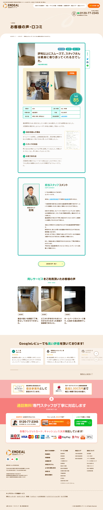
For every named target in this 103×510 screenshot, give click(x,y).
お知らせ (47, 471)
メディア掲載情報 (91, 458)
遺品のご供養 (76, 49)
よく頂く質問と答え (50, 468)
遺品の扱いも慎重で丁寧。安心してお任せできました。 (28, 321)
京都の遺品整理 (78, 456)
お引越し (62, 478)
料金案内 (47, 454)
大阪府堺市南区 (54, 199)
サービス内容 (64, 450)
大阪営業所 (64, 116)
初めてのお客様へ (50, 450)
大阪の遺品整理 (78, 453)
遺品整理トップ (13, 36)
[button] (96, 353)
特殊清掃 (63, 456)
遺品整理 (69, 49)
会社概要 (89, 453)
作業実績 (47, 457)
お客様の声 (20, 36)
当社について (90, 450)
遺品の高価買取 (64, 468)
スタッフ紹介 (90, 456)
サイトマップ (16, 506)
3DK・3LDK (61, 49)
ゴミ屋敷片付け (64, 460)
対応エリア (78, 450)
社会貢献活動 (90, 470)
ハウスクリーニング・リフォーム (67, 483)
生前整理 (63, 458)
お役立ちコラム (49, 464)
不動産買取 (63, 473)
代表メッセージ (90, 465)
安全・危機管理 (90, 468)
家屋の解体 (63, 475)
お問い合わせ (9, 506)
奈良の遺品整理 (78, 458)
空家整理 (63, 463)
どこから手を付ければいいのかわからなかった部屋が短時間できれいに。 (51, 321)
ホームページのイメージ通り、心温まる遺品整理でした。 (74, 321)
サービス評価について (92, 460)
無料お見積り (49, 474)
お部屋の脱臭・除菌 (65, 470)
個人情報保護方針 (24, 506)
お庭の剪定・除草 (64, 480)
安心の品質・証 (90, 463)
